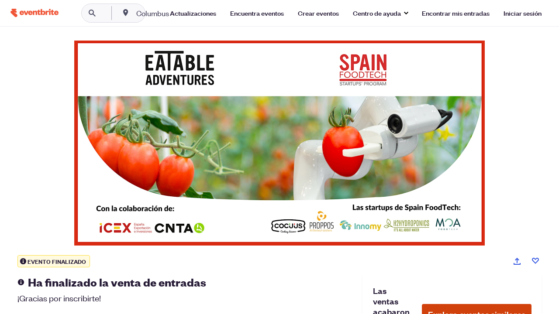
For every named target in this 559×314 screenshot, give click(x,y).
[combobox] (180, 13)
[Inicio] (34, 13)
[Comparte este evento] (517, 261)
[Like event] (535, 261)
